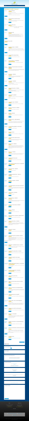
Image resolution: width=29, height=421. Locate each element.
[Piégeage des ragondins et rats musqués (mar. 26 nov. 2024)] (6, 258)
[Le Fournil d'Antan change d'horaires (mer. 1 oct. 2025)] (6, 56)
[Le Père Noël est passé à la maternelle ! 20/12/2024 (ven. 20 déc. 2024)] (6, 237)
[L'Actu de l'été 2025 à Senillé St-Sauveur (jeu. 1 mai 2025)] (6, 139)
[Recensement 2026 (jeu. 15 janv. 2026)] (6, 34)
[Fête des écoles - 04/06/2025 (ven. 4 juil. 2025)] (6, 145)
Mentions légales (17, 418)
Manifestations (7, 418)
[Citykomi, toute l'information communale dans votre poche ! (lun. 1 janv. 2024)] (6, 329)
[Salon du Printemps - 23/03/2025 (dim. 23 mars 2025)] (6, 199)
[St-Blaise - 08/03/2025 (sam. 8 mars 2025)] (6, 211)
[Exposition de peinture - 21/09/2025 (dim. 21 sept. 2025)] (6, 48)
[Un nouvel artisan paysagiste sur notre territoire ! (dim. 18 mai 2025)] (6, 128)
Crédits (22, 418)
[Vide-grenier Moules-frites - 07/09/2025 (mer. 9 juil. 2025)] (6, 89)
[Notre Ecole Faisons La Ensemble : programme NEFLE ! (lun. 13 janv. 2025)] (6, 217)
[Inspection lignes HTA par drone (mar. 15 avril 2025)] (6, 159)
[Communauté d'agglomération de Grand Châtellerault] (11, 413)
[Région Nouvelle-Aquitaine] (14, 415)
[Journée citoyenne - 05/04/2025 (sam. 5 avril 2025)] (6, 194)
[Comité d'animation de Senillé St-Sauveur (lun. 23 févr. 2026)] (6, 20)
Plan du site (13, 418)
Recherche (10, 418)
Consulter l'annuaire (6, 398)
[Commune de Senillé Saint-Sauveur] (14, 3)
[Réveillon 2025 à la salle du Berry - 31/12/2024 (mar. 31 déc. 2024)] (6, 252)
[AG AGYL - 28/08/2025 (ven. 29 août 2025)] (6, 114)
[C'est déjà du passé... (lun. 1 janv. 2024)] (6, 338)
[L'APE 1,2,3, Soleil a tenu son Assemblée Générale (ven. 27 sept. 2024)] (6, 289)
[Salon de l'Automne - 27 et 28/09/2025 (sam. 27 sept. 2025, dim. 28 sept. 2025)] (6, 62)
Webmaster (15, 418)
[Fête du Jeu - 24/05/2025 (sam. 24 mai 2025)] (6, 153)
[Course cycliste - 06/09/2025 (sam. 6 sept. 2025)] (6, 96)
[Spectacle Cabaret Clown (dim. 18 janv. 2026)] (6, 26)
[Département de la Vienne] (19, 413)
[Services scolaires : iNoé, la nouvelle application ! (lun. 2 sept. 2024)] (6, 302)
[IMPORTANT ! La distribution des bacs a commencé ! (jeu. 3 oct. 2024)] (6, 246)
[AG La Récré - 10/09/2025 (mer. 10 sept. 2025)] (6, 75)
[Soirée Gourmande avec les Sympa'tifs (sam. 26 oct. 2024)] (6, 295)
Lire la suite (10, 22)
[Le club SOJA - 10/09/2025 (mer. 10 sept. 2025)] (6, 82)
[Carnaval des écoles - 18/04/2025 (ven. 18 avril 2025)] (6, 170)
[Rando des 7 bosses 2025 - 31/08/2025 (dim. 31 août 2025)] (6, 109)
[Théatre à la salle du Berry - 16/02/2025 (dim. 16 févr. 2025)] (6, 222)
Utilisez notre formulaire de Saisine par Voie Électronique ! (14, 358)
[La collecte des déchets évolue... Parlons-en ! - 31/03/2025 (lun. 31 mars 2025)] (6, 175)
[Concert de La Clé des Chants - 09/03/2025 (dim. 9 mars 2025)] (6, 206)
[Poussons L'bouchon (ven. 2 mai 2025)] (6, 133)
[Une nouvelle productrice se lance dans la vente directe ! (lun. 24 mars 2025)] (6, 187)
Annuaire (8, 418)
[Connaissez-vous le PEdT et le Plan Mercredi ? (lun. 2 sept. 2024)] (6, 309)
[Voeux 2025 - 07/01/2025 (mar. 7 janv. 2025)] (6, 231)
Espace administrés (20, 418)
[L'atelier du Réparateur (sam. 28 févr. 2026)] (6, 12)
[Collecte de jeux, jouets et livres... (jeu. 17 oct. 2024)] (6, 277)
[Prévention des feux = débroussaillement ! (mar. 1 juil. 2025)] (6, 121)
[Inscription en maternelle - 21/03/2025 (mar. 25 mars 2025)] (6, 182)
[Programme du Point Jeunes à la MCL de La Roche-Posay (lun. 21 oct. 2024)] (6, 283)
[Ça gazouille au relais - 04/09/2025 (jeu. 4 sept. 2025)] (6, 103)
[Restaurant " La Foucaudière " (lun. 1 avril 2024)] (6, 315)
